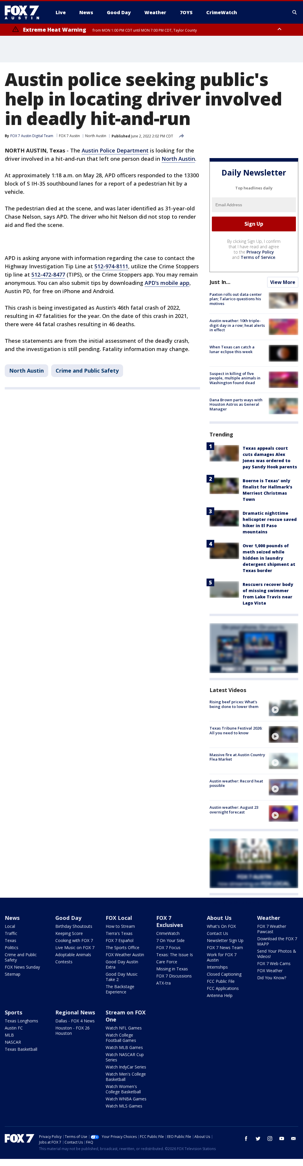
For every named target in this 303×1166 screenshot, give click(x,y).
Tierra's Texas (119, 933)
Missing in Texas (172, 969)
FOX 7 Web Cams (274, 963)
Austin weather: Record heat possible (236, 783)
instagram (270, 1138)
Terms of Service (258, 257)
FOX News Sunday (22, 967)
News (12, 917)
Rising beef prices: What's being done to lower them (233, 704)
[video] (283, 708)
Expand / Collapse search (294, 12)
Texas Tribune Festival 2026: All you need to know (235, 730)
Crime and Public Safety (87, 370)
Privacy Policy (260, 252)
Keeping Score (69, 933)
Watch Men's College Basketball (126, 1076)
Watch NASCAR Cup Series (125, 1057)
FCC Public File (221, 981)
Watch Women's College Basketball (123, 1089)
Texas (10, 940)
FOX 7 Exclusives (169, 921)
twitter (258, 1138)
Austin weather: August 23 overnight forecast (233, 810)
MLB (9, 1035)
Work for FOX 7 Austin (221, 957)
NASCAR (13, 1042)
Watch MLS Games (124, 1106)
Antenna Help (220, 995)
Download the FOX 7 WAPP (277, 941)
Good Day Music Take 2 (122, 976)
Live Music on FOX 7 (74, 947)
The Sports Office (122, 947)
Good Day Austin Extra (122, 964)
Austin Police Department (115, 150)
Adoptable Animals (73, 954)
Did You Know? (271, 977)
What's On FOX (221, 926)
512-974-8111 (111, 266)
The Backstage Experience (120, 989)
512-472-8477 (48, 274)
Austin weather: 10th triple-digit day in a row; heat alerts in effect (237, 325)
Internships (217, 967)
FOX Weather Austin (125, 954)
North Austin (95, 135)
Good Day (68, 917)
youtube (281, 1138)
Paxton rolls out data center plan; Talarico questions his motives (235, 299)
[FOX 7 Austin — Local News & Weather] (24, 12)
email (293, 1138)
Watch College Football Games (121, 1037)
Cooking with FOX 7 (74, 940)
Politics (11, 947)
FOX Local (119, 917)
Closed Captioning (224, 974)
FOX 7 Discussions (174, 976)
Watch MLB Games (124, 1047)
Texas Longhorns (21, 1021)
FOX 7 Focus (168, 947)
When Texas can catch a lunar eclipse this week (231, 349)
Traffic (11, 933)
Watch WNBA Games (126, 1099)
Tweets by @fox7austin (235, 902)
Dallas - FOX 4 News (75, 1021)
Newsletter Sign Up (225, 940)
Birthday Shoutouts (73, 926)
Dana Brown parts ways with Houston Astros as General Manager (235, 404)
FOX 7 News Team (225, 947)
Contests (63, 961)
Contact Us (217, 933)
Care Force (166, 961)
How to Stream (120, 926)
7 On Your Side (170, 940)
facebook (246, 1138)
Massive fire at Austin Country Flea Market (237, 757)
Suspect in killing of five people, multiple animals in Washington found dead (234, 378)
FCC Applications (223, 988)
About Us (219, 917)
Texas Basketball (21, 1049)
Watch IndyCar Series (126, 1067)
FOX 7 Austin (69, 135)
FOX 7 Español (119, 940)
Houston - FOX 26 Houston (72, 1030)
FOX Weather (270, 970)
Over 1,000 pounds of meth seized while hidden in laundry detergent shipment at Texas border (269, 558)
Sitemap (12, 974)
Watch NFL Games (124, 1028)
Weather (268, 917)
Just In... (220, 281)
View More (282, 282)
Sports (13, 1012)
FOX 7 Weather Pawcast (271, 928)
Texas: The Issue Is (174, 954)
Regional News (75, 1012)
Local (10, 926)
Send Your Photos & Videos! (276, 953)
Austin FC (14, 1028)
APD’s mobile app (167, 282)
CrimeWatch (168, 933)
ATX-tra (163, 983)
